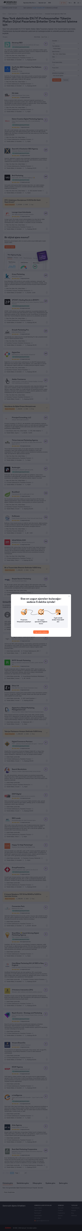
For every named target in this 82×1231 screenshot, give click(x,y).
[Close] (69, 596)
